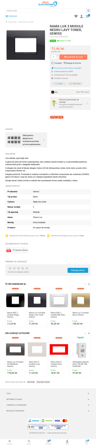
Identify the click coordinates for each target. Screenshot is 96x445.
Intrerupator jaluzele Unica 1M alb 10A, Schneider (80, 364)
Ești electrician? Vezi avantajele (66, 75)
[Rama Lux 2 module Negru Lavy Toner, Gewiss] (37, 300)
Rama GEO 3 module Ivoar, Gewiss (34, 364)
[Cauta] (88, 10)
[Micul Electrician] (48, 4)
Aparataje (12, 22)
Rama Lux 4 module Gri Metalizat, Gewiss (15, 364)
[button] (89, 284)
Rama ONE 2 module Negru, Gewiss (13, 315)
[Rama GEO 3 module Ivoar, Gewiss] (37, 349)
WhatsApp (76, 84)
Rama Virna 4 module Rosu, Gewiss (56, 364)
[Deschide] (48, 393)
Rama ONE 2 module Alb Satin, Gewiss (58, 315)
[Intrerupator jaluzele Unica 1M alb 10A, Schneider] (80, 349)
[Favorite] (76, 16)
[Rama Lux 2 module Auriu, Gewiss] (80, 300)
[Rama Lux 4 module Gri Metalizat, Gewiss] (15, 349)
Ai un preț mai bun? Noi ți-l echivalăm (67, 68)
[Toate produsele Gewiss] (57, 116)
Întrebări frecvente (61, 78)
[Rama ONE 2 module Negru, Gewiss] (15, 300)
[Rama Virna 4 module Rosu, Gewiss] (59, 349)
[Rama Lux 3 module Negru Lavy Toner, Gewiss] (25, 45)
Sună (60, 84)
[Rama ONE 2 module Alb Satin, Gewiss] (59, 300)
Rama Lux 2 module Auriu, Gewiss (80, 314)
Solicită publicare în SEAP (63, 71)
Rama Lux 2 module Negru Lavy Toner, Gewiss (37, 315)
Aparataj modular (26, 22)
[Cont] (82, 16)
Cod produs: (54, 37)
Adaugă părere (78, 270)
